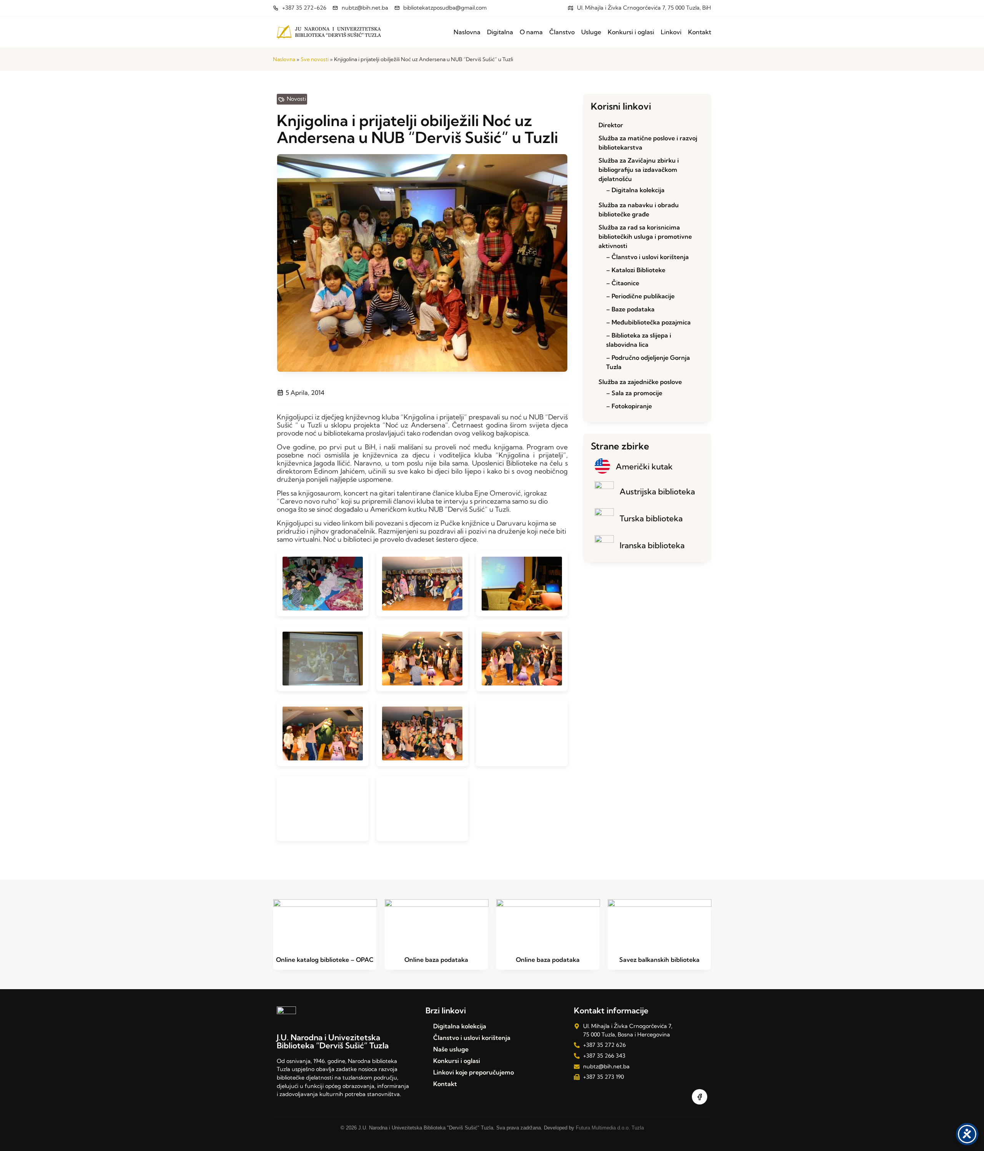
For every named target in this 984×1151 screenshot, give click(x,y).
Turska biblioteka (651, 518)
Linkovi (671, 32)
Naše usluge (451, 1049)
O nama (531, 32)
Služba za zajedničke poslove (640, 382)
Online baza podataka (436, 959)
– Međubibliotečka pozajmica (648, 322)
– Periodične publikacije (640, 296)
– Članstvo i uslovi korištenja (647, 257)
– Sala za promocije (634, 393)
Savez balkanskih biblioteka (659, 959)
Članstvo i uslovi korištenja (471, 1037)
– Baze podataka (630, 309)
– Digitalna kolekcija (635, 190)
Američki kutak (644, 466)
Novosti (296, 98)
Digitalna (500, 32)
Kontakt (699, 32)
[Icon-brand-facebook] (699, 1096)
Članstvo (562, 32)
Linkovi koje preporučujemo (473, 1072)
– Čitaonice (622, 283)
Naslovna (467, 32)
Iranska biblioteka (652, 545)
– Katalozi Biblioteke (635, 270)
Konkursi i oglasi (631, 32)
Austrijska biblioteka (657, 491)
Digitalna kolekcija (459, 1026)
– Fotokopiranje (629, 406)
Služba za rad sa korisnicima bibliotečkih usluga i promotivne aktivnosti (645, 236)
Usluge (591, 32)
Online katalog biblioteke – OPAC (325, 959)
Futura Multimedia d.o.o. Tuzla (610, 1128)
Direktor (610, 125)
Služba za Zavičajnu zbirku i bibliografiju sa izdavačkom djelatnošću (638, 169)
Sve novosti (315, 59)
